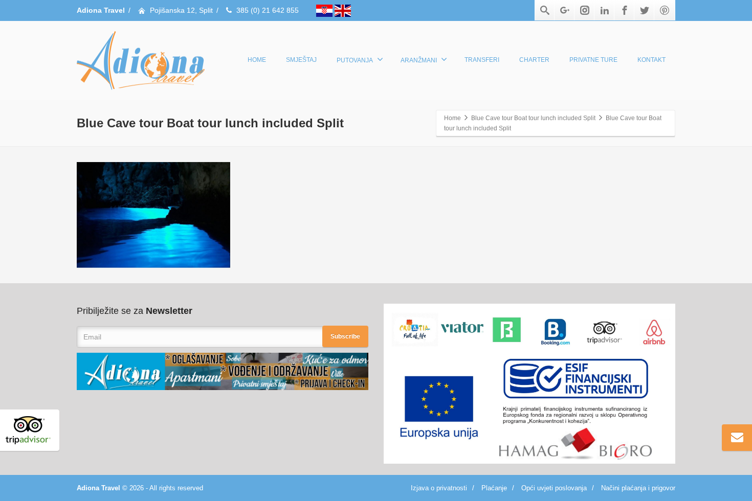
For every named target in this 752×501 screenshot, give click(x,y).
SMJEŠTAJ (301, 59)
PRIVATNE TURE (593, 59)
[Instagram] (584, 10)
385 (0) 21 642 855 (267, 10)
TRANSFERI (482, 59)
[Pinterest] (664, 10)
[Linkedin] (604, 10)
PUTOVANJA (355, 60)
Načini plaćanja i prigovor (638, 488)
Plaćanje (494, 488)
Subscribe (345, 336)
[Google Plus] (565, 10)
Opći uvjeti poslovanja (554, 488)
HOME (257, 59)
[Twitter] (644, 10)
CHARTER (534, 59)
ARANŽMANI (419, 60)
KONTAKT (651, 59)
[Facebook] (624, 10)
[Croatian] (325, 10)
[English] (343, 10)
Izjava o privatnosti (439, 488)
